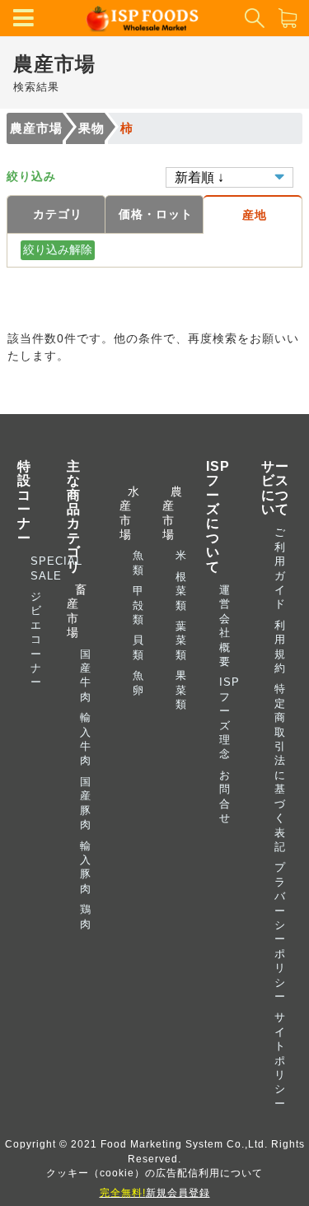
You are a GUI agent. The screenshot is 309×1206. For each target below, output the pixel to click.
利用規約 (280, 646)
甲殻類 (138, 605)
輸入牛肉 (85, 738)
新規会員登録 (155, 1192)
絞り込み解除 (57, 249)
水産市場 (126, 513)
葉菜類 (181, 640)
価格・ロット (156, 214)
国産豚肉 (85, 803)
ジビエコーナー (36, 639)
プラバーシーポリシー (280, 932)
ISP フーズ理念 (229, 718)
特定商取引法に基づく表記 (280, 767)
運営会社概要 (225, 626)
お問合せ (225, 796)
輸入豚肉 (85, 867)
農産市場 (36, 128)
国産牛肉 (85, 675)
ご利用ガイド (280, 568)
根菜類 (181, 591)
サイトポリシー (280, 1060)
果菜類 (181, 689)
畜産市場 (77, 611)
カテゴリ (57, 214)
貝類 (138, 647)
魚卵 (138, 682)
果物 (91, 128)
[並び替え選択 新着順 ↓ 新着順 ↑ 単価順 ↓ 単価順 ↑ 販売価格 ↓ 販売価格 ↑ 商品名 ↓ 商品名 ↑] (229, 176)
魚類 (138, 562)
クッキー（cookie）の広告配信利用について (154, 1172)
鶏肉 (85, 916)
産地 (254, 214)
